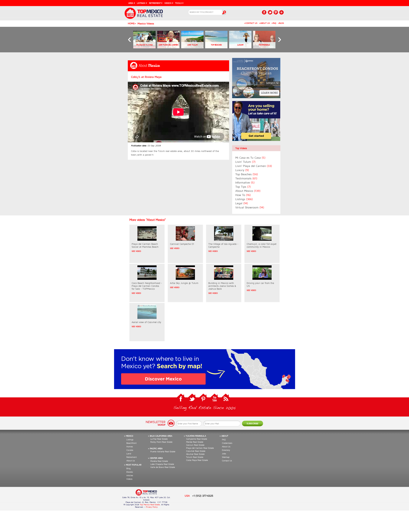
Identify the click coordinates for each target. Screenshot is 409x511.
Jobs (224, 453)
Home (131, 23)
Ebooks (129, 472)
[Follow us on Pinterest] (203, 398)
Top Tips (243, 186)
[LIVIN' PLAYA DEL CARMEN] (168, 47)
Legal (241, 203)
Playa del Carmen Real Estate (200, 448)
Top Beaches (246, 174)
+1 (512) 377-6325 (202, 495)
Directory (226, 450)
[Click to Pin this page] (275, 12)
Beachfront (131, 443)
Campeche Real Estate (196, 439)
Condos (129, 450)
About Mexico (247, 190)
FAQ (224, 439)
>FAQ (273, 23)
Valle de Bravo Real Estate (162, 467)
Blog (128, 468)
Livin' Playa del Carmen (253, 166)
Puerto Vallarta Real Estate (162, 451)
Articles (129, 475)
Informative (245, 182)
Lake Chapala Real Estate (162, 464)
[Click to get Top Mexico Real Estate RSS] (225, 398)
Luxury (242, 170)
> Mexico (128, 436)
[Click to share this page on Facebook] (264, 12)
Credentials (227, 443)
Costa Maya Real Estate (197, 460)
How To (243, 195)
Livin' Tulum (245, 161)
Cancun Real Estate (195, 445)
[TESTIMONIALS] (264, 47)
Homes (129, 446)
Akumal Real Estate (195, 454)
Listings (244, 199)
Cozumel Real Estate (195, 451)
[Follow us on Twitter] (192, 398)
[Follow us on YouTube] (214, 398)
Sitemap (225, 457)
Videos (129, 479)
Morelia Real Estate (159, 461)
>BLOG (281, 23)
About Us (130, 460)
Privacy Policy (152, 507)
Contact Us (227, 460)
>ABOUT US (264, 23)
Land (128, 453)
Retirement (131, 457)
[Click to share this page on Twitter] (270, 12)
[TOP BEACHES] (216, 47)
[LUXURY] (240, 47)
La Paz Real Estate (159, 439)
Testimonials (246, 178)
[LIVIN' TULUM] (192, 47)
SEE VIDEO (136, 251)
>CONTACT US (250, 23)
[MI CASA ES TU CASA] (144, 47)
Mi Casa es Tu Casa (250, 157)
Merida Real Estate (194, 442)
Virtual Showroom (249, 207)
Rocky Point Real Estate (161, 442)
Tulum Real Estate (194, 457)
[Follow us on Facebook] (181, 398)
